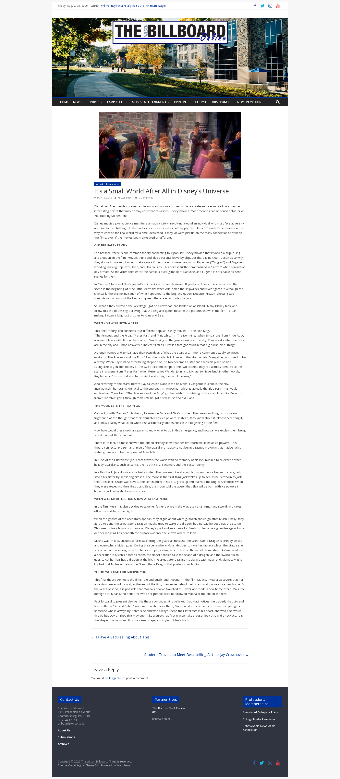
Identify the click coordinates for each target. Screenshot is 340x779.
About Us (64, 730)
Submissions (66, 737)
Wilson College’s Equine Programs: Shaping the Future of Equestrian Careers (149, 5)
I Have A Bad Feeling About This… (121, 637)
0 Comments (145, 197)
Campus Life (115, 102)
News (77, 102)
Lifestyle (200, 102)
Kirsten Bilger (125, 197)
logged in (115, 678)
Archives (63, 744)
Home (64, 102)
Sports (94, 102)
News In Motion (249, 102)
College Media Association (259, 719)
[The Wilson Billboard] (170, 20)
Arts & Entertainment (149, 102)
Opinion (180, 102)
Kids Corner (221, 102)
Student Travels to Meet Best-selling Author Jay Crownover (196, 654)
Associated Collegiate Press (260, 712)
